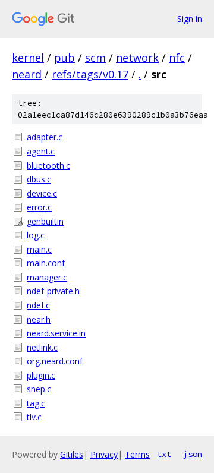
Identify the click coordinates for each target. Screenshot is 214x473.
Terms (137, 454)
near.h (39, 319)
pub (64, 58)
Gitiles (71, 454)
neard (27, 74)
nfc (177, 58)
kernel (28, 58)
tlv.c (34, 416)
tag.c (36, 403)
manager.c (47, 277)
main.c (39, 249)
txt (164, 454)
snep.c (39, 389)
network (137, 58)
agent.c (41, 151)
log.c (36, 235)
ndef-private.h (53, 291)
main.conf (46, 263)
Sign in (189, 18)
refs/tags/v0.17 (90, 74)
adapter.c (44, 137)
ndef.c (38, 305)
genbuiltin (45, 221)
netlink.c (42, 347)
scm (95, 58)
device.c (42, 193)
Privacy (104, 454)
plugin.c (41, 375)
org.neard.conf (55, 361)
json (192, 454)
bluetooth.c (48, 165)
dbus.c (39, 179)
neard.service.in (56, 333)
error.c (39, 207)
